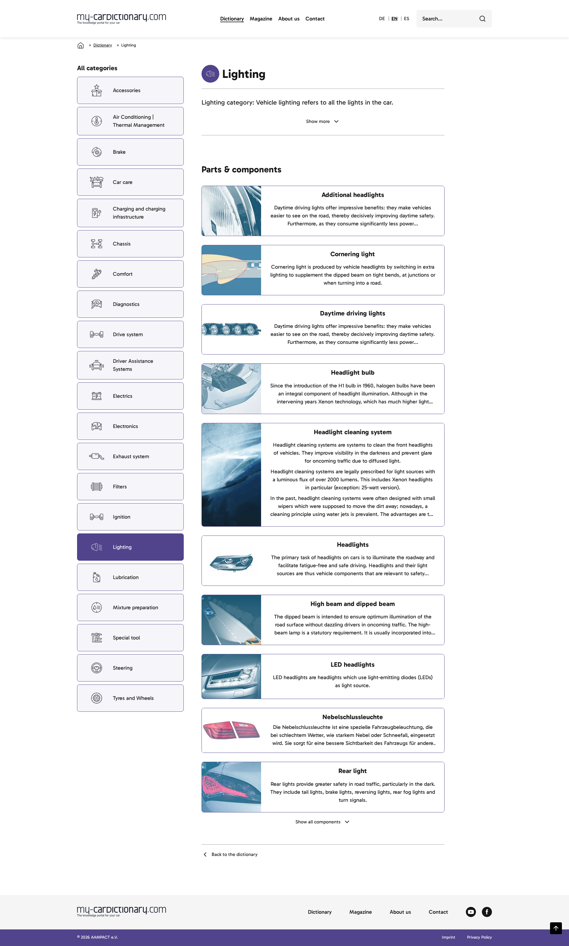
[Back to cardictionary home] (121, 19)
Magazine (261, 19)
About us (289, 19)
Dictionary (232, 19)
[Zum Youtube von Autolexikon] (471, 912)
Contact (315, 19)
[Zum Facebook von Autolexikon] (487, 912)
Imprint (448, 937)
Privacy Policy (479, 937)
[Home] (80, 45)
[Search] (482, 18)
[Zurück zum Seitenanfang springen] (556, 928)
